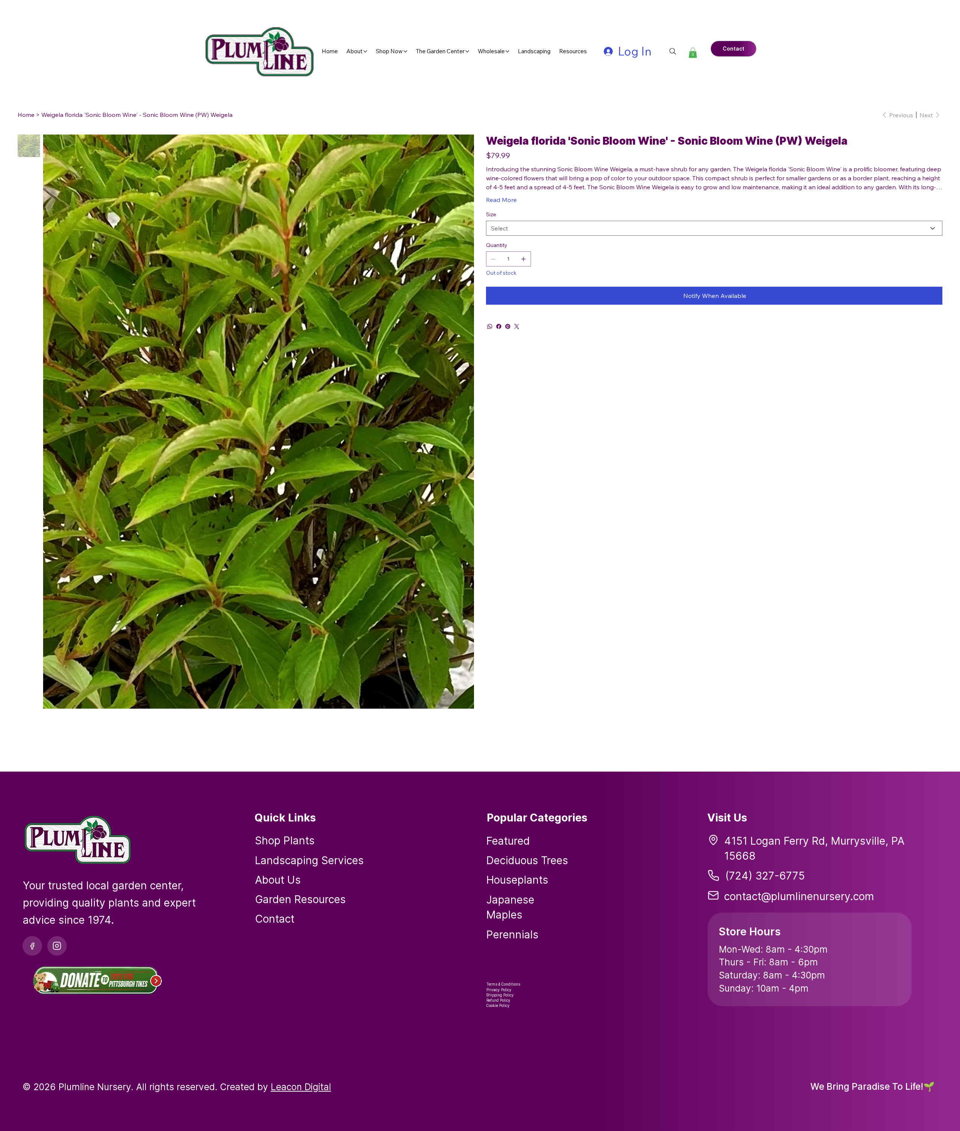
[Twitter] (516, 326)
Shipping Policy (500, 995)
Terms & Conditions (503, 984)
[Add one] (523, 258)
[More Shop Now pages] (405, 51)
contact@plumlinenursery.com (799, 896)
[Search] (673, 51)
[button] (692, 53)
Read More (501, 199)
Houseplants (517, 880)
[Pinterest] (508, 326)
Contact (274, 919)
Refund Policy (498, 1000)
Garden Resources (300, 899)
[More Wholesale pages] (507, 51)
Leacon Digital (301, 1086)
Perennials (512, 934)
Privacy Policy (499, 989)
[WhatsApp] (490, 326)
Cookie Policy (498, 1005)
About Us (278, 880)
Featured (508, 841)
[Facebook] (498, 326)
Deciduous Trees (527, 860)
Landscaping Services (309, 860)
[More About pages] (365, 51)
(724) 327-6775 (765, 875)
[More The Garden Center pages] (467, 51)
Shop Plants (285, 840)
